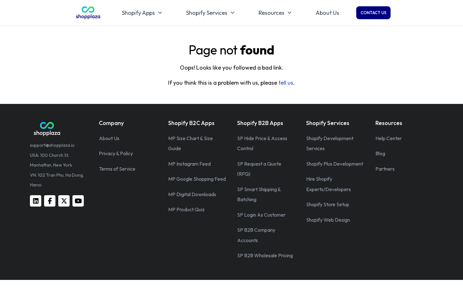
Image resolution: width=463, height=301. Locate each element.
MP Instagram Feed (189, 164)
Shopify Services (206, 12)
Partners (385, 169)
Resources (271, 12)
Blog (380, 153)
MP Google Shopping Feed (197, 179)
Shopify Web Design (328, 220)
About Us (327, 12)
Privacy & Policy (116, 153)
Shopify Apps (138, 12)
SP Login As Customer (261, 215)
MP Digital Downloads (192, 194)
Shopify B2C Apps (191, 123)
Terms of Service (117, 169)
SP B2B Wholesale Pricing (265, 255)
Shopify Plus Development (334, 164)
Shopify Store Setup (327, 204)
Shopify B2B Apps (260, 123)
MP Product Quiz (186, 209)
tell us (285, 82)
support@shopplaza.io (52, 145)
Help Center (388, 138)
